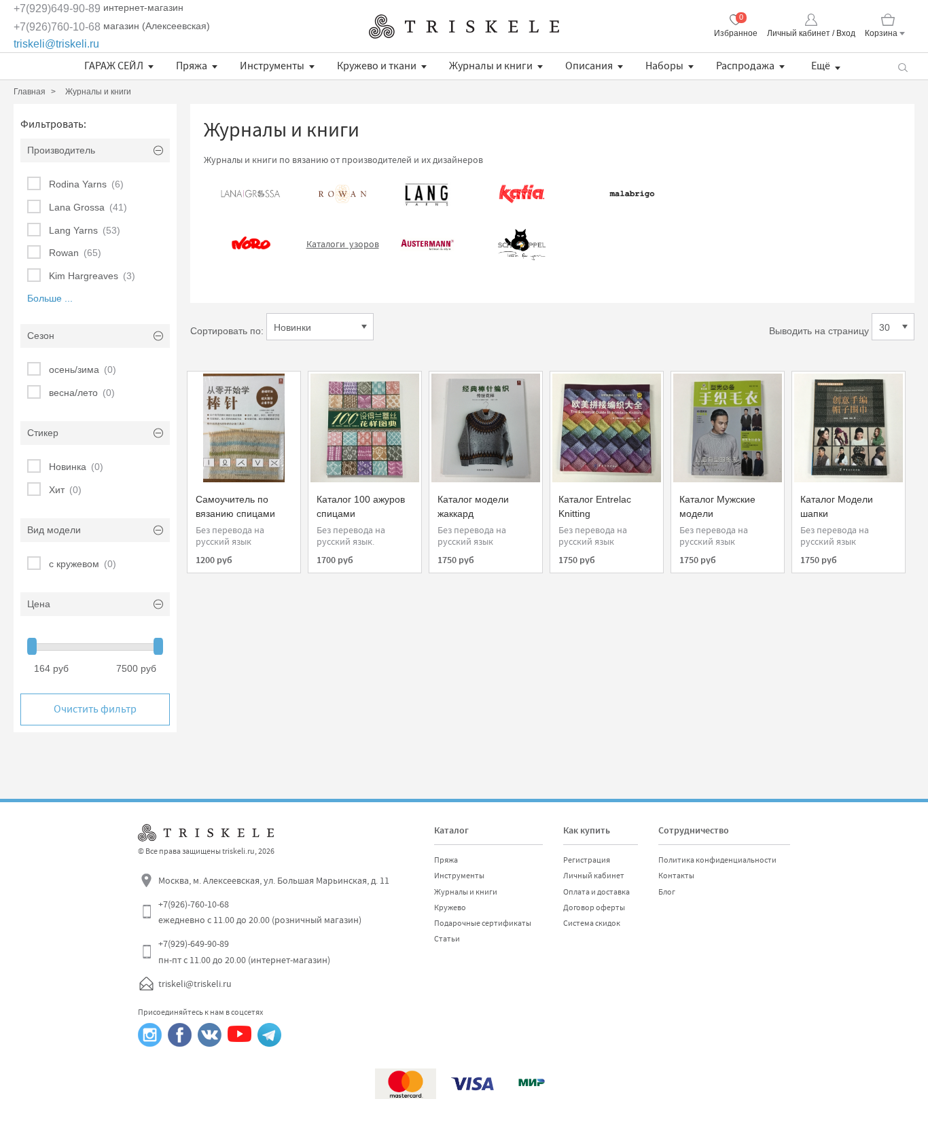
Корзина (881, 33)
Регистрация (586, 860)
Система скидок (591, 923)
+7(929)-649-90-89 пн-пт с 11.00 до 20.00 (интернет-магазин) (244, 951)
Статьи (447, 938)
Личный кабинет (593, 875)
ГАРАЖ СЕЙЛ (113, 66)
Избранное (735, 33)
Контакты (676, 875)
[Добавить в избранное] (210, 388)
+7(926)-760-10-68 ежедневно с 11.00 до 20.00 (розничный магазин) (259, 912)
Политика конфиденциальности (717, 860)
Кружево (450, 907)
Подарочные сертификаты (482, 923)
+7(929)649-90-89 (57, 8)
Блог (666, 891)
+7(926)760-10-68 (57, 27)
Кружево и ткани (376, 66)
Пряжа (191, 66)
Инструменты (272, 66)
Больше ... (50, 298)
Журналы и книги (491, 66)
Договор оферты (594, 907)
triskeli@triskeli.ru (56, 44)
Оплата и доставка (596, 891)
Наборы (664, 66)
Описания (589, 66)
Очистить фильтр (95, 709)
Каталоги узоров (342, 244)
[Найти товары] (902, 66)
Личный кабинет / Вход (811, 33)
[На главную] (464, 26)
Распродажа (745, 66)
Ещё (820, 66)
